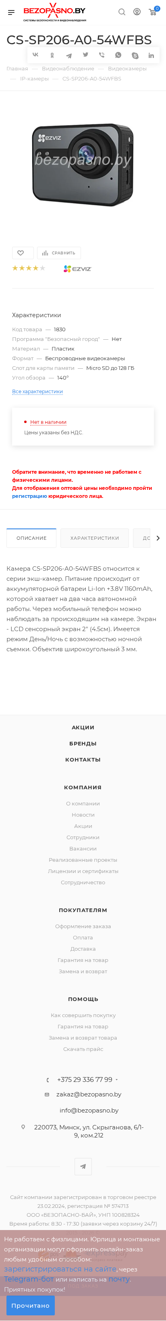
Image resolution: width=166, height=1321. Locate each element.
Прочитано (30, 1305)
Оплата (83, 937)
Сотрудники (83, 837)
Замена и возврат (83, 971)
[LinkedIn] (151, 55)
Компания (83, 787)
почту (119, 1279)
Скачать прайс (83, 1049)
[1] (14, 269)
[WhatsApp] (118, 55)
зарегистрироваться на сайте (60, 1269)
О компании (83, 803)
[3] (28, 269)
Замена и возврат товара (83, 1037)
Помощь (83, 999)
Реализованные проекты (83, 860)
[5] (42, 269)
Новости (83, 814)
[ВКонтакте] (35, 54)
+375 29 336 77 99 (84, 1080)
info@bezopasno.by (89, 1110)
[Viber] (101, 55)
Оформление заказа (83, 926)
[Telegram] (68, 55)
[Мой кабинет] (137, 13)
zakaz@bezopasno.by (88, 1094)
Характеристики (95, 538)
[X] (85, 55)
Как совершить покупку (83, 1015)
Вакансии (83, 848)
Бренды (83, 743)
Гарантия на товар (83, 960)
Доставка (83, 948)
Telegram (83, 1166)
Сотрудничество (83, 882)
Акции (83, 727)
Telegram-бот (29, 1279)
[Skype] (135, 55)
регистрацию (29, 496)
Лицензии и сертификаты (83, 871)
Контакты (82, 759)
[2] (21, 269)
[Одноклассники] (52, 55)
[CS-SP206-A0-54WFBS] (83, 164)
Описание (31, 538)
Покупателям (83, 910)
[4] (35, 269)
